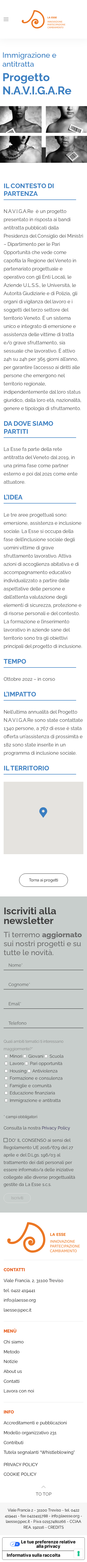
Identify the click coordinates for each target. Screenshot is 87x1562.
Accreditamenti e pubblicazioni (35, 1422)
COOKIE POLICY (20, 1474)
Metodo (12, 1351)
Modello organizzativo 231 (30, 1432)
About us (13, 1371)
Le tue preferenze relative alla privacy (48, 1544)
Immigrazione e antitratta (29, 59)
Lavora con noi (19, 1390)
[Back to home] (43, 19)
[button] (6, 19)
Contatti (12, 1381)
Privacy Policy (56, 1127)
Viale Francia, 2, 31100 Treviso (33, 1280)
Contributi (13, 1442)
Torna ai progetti (43, 880)
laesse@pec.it (17, 1310)
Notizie (11, 1361)
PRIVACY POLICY (21, 1464)
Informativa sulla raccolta (33, 1555)
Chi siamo (14, 1341)
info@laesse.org (20, 1300)
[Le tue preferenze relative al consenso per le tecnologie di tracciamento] (78, 1553)
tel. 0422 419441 (19, 1290)
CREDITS (56, 1527)
